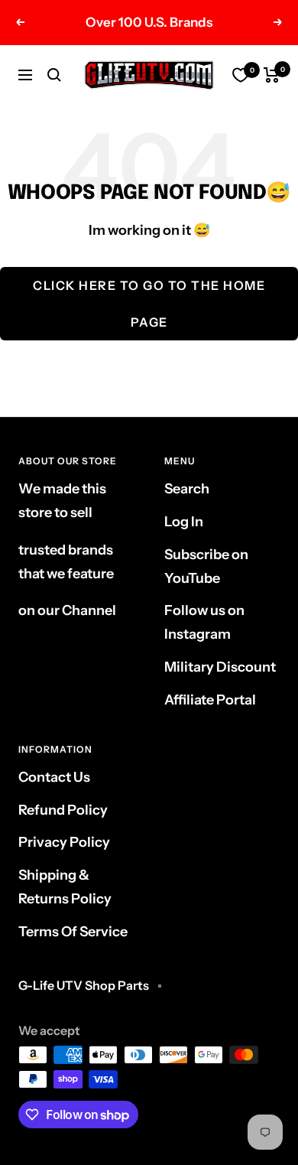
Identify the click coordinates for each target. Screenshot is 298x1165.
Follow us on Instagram (204, 622)
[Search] (54, 75)
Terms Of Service (73, 931)
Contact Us (54, 777)
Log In (183, 521)
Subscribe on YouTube (206, 566)
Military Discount (220, 667)
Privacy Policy (64, 842)
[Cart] (272, 75)
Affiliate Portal (210, 700)
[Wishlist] (240, 75)
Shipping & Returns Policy (65, 887)
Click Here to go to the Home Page (149, 304)
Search (186, 488)
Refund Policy (63, 810)
